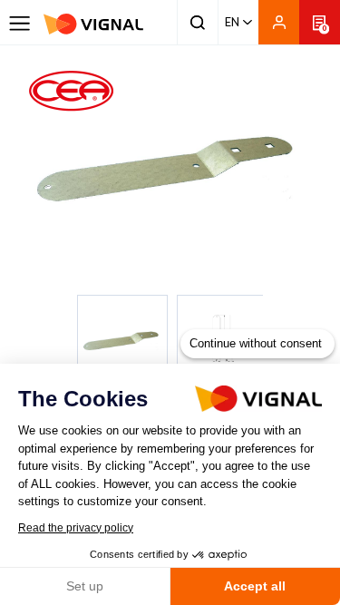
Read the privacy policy (75, 528)
